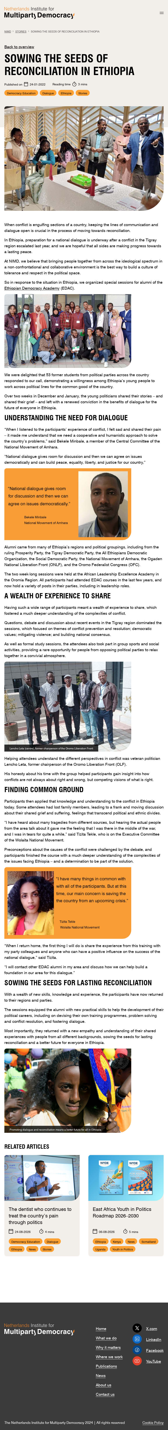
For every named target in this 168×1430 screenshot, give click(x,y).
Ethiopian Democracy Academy (32, 288)
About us (103, 1384)
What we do (106, 1337)
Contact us (105, 1394)
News (101, 1375)
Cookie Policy (153, 1422)
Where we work (109, 1356)
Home (101, 1328)
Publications (106, 1366)
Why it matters (108, 1347)
